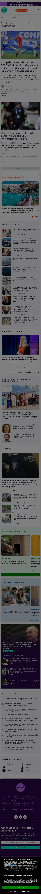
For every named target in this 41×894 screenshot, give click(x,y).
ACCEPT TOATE (20, 887)
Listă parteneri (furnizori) (9, 883)
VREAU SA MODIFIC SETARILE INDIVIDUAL (20, 891)
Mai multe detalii (13, 864)
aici (9, 870)
